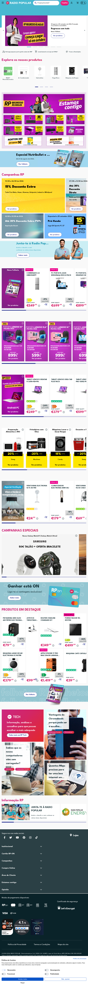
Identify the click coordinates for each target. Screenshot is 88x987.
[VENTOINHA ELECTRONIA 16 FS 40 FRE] (37, 495)
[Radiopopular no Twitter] (10, 838)
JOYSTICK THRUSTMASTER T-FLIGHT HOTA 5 (32, 619)
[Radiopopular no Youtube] (17, 838)
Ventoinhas (39, 78)
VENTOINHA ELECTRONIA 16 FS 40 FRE (37, 487)
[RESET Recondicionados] (8, 71)
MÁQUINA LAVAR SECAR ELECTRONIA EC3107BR (13, 654)
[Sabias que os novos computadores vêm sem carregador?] (25, 771)
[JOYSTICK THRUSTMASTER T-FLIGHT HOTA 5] (32, 628)
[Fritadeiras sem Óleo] (36, 443)
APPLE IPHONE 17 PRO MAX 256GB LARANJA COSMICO (49, 655)
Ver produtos (12, 209)
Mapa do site (63, 944)
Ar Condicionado (23, 78)
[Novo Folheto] (13, 284)
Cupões (65, 3)
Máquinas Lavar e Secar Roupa (60, 431)
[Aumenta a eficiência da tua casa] (74, 812)
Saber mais (22, 255)
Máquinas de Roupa (72, 78)
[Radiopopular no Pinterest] (24, 838)
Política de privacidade (79, 958)
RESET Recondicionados (8, 78)
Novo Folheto (13, 270)
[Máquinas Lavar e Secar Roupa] (60, 443)
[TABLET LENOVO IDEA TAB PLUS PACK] (62, 389)
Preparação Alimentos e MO (13, 431)
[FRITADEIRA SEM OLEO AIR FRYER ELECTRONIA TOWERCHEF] (13, 629)
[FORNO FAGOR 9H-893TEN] (75, 629)
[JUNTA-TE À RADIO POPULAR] (15, 812)
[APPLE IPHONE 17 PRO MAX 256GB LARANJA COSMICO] (51, 665)
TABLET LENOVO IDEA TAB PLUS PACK (61, 380)
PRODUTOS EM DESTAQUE (21, 609)
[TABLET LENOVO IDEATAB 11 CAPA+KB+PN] (37, 389)
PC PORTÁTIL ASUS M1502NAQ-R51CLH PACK (61, 274)
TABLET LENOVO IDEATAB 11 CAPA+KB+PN (37, 380)
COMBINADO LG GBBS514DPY (33, 274)
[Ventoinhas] (39, 71)
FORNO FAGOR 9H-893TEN (72, 619)
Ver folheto (22, 164)
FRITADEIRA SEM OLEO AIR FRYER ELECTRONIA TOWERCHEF (12, 619)
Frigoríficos (55, 78)
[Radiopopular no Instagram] (30, 838)
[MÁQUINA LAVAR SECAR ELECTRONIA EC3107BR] (13, 665)
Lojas (75, 835)
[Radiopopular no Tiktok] (36, 838)
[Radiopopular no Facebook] (4, 838)
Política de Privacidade (17, 944)
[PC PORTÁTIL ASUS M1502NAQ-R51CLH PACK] (62, 283)
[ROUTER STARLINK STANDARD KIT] (51, 629)
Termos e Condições (42, 944)
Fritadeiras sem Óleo (37, 431)
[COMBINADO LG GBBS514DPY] (37, 283)
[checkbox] (4, 970)
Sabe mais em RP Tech (18, 735)
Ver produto (13, 358)
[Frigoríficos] (55, 71)
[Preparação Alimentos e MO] (13, 443)
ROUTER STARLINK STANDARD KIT (48, 619)
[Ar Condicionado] (23, 71)
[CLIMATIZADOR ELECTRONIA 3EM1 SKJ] (62, 495)
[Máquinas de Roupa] (72, 71)
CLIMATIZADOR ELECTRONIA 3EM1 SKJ (60, 487)
